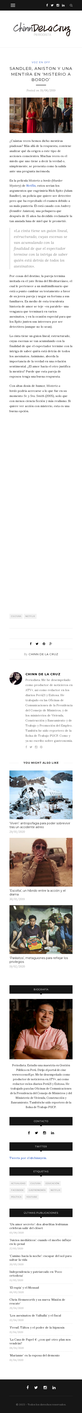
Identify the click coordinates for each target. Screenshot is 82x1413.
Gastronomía (37, 1190)
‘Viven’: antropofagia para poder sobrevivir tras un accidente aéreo (39, 825)
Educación (52, 1183)
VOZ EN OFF (41, 62)
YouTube (31, 1197)
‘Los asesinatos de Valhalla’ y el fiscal (35, 1315)
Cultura (16, 616)
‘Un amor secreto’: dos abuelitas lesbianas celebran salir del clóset (38, 1226)
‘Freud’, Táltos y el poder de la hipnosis (37, 1327)
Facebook (17, 1190)
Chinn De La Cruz (43, 654)
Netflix (31, 185)
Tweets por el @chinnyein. (28, 1158)
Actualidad (18, 1183)
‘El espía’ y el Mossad (24, 1287)
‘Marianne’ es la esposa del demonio (34, 1355)
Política (16, 1197)
